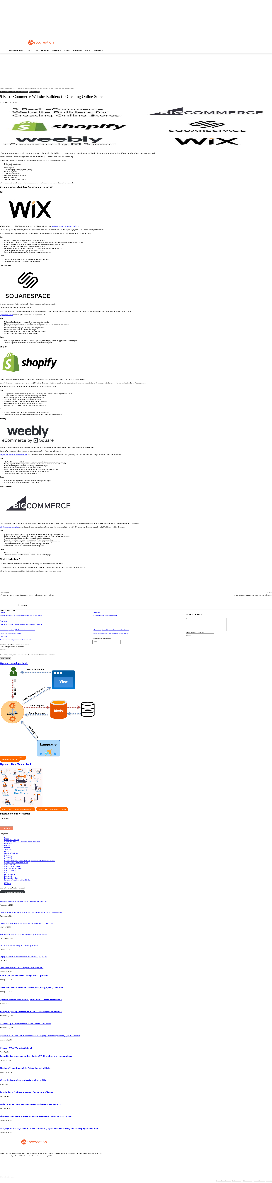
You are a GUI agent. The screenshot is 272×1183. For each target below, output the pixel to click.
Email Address (5, 818)
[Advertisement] (120, 42)
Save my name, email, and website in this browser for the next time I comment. (29, 655)
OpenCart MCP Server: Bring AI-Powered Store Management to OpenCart (21, 624)
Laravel (6, 851)
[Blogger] (2, 1165)
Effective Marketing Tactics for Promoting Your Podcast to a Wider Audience (27, 595)
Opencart (31, 91)
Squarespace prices (6, 315)
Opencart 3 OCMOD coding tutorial (16, 1048)
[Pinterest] (34, 582)
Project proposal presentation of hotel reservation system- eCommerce (30, 1104)
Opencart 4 (8, 859)
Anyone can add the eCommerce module (13, 455)
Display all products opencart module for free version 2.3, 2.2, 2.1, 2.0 (23, 957)
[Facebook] (19, 582)
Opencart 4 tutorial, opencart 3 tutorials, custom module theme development (29, 861)
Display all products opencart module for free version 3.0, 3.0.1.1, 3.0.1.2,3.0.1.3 (27, 923)
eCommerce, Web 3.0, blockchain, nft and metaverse (20, 88)
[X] (26, 582)
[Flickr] (13, 1165)
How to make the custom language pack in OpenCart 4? (19, 946)
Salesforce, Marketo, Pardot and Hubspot (18, 880)
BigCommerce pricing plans (9, 527)
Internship (3, 636)
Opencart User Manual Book (16, 764)
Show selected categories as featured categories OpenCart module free (23, 934)
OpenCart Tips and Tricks (13, 868)
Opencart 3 (8, 857)
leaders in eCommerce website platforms (65, 226)
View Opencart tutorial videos (12, 892)
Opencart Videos (10, 870)
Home (2, 88)
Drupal (2, 612)
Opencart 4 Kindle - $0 (10, 759)
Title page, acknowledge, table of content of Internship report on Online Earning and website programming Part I (49, 1128)
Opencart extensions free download (16, 863)
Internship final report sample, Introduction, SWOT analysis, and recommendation (36, 1056)
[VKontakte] (24, 1165)
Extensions (3, 621)
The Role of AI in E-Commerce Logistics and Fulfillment (252, 595)
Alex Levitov (5, 102)
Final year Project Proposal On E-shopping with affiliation (25, 1068)
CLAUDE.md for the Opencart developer (105, 615)
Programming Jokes (11, 878)
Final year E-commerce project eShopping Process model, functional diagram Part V (37, 1116)
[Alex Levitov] (8, 605)
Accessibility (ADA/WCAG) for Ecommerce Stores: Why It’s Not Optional (21, 615)
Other (6, 872)
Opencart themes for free (12, 866)
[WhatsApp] (42, 582)
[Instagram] (18, 1165)
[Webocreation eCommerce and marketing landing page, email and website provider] (41, 42)
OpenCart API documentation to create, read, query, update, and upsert (31, 987)
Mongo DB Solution (11, 853)
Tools (37, 91)
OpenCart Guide (9, 865)
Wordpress (7, 884)
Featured (7, 845)
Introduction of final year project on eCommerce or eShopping (27, 1092)
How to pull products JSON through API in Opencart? (24, 975)
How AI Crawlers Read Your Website (10, 633)
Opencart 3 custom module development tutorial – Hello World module (31, 999)
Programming (8, 876)
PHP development (10, 874)
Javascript (7, 849)
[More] (49, 582)
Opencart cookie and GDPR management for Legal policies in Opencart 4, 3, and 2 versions (31, 912)
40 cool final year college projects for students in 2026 (15, 639)
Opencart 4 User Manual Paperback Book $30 (17, 809)
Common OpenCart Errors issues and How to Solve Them (25, 1024)
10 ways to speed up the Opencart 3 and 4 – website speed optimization (24, 901)
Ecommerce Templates (11, 840)
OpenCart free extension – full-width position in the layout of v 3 (21, 968)
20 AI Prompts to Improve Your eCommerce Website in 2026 (111, 633)
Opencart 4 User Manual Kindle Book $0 (52, 809)
